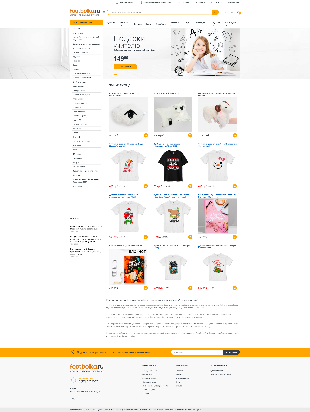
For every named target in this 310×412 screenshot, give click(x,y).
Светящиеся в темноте (82, 141)
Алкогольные (78, 99)
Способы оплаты (149, 378)
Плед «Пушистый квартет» (166, 93)
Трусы (187, 23)
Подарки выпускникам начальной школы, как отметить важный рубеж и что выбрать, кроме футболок (85, 239)
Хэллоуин (76, 175)
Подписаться (231, 352)
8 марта (76, 162)
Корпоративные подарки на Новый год (158, 2)
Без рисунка (230, 23)
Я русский (76, 56)
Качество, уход (148, 389)
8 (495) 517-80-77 (88, 381)
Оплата (216, 2)
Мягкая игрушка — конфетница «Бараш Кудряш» (216, 94)
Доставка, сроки (149, 382)
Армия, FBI (77, 120)
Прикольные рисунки (81, 94)
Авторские (77, 128)
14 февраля (77, 158)
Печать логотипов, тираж (220, 374)
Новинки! (76, 28)
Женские (124, 23)
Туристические (79, 111)
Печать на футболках (126, 2)
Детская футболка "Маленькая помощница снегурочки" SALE (123, 196)
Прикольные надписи (81, 73)
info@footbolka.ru (87, 378)
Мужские (111, 23)
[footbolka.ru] (85, 12)
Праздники (77, 107)
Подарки (216, 23)
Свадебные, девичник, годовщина (86, 44)
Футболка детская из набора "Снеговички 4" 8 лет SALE (217, 145)
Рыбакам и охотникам (82, 77)
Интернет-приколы (80, 103)
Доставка (201, 2)
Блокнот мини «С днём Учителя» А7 (125, 245)
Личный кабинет (233, 2)
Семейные (161, 24)
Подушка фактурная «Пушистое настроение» (124, 94)
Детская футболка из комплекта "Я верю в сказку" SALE (217, 246)
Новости (179, 374)
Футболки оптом (216, 371)
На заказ (76, 61)
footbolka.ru (77, 410)
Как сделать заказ (149, 371)
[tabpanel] (155, 53)
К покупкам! (125, 66)
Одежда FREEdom (80, 124)
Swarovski (77, 137)
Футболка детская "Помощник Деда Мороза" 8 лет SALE (126, 145)
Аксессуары (201, 23)
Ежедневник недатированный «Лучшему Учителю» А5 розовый (217, 196)
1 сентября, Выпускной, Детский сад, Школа (86, 38)
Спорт (75, 133)
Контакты (185, 2)
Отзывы (179, 386)
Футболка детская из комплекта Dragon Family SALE (172, 246)
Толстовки (174, 23)
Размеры (146, 393)
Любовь (76, 69)
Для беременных (79, 82)
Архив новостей (182, 378)
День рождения (79, 90)
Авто (75, 150)
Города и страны (79, 116)
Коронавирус (78, 186)
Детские (138, 24)
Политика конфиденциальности (155, 386)
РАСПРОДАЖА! (79, 166)
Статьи (179, 382)
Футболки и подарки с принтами (86, 171)
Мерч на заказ (78, 33)
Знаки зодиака (78, 86)
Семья (75, 65)
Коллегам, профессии (81, 48)
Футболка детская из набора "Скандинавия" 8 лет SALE (167, 145)
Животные (77, 145)
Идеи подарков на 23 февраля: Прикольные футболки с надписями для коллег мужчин (86, 251)
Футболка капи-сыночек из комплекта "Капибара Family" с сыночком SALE (171, 196)
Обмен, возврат (148, 374)
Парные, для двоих (80, 52)
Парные (148, 24)
